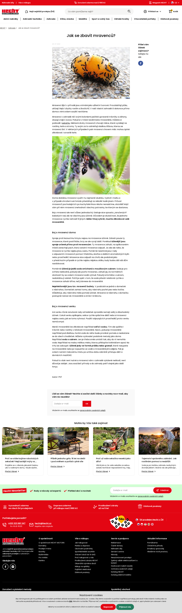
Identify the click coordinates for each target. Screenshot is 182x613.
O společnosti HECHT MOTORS (52, 542)
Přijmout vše (125, 607)
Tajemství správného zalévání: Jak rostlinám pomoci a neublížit (159, 460)
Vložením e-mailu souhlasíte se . (79, 410)
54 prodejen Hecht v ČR (151, 519)
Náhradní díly (8, 2)
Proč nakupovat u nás (84, 557)
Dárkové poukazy (82, 572)
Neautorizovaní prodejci (121, 557)
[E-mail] (31, 525)
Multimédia (43, 554)
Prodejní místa (45, 548)
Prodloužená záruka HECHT (86, 560)
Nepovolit (108, 607)
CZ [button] (176, 2)
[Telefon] (4, 525)
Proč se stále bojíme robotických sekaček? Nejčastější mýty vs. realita (21, 460)
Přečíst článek (11, 471)
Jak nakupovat (81, 542)
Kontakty (42, 545)
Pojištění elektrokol (83, 569)
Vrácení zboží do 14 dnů (85, 554)
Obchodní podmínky (84, 548)
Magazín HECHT (160, 2)
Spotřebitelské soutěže (85, 551)
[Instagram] (13, 567)
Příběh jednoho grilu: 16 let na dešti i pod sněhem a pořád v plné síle (68, 460)
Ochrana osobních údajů (122, 569)
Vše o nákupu (24, 2)
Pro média (43, 557)
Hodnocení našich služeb (122, 566)
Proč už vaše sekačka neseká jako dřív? (113, 460)
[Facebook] (5, 567)
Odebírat (164, 490)
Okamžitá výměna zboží (85, 563)
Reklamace (116, 542)
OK (87, 403)
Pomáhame (152, 542)
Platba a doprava (82, 545)
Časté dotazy (117, 545)
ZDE (70, 601)
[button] (40, 11)
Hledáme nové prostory (157, 551)
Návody (114, 554)
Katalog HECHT (117, 572)
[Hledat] (129, 11)
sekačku (66, 123)
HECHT (3, 28)
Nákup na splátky (82, 566)
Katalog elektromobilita (121, 575)
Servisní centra (117, 551)
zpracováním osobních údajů (92, 410)
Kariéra (42, 560)
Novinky (42, 551)
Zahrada (11, 28)
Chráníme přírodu (155, 545)
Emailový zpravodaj (155, 548)
